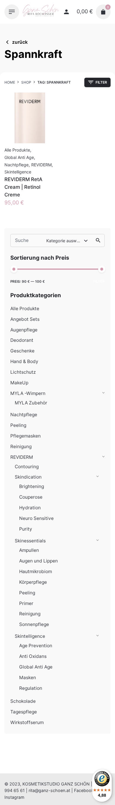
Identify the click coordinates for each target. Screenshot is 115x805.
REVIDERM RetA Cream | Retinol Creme (23, 187)
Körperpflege (33, 582)
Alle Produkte (24, 308)
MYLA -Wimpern (27, 393)
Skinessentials (30, 541)
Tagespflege (23, 712)
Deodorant (21, 340)
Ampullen (29, 550)
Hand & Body (24, 361)
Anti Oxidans (33, 656)
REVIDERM (21, 457)
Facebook (84, 790)
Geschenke (22, 351)
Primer (26, 603)
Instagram (14, 797)
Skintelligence (30, 636)
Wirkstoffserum (27, 722)
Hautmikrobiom (35, 571)
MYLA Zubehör (31, 403)
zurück (20, 42)
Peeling (18, 425)
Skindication (28, 477)
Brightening (31, 486)
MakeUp (19, 383)
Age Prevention (35, 645)
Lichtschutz (23, 372)
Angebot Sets (25, 319)
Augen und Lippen (38, 561)
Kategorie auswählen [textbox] (65, 240)
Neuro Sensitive (36, 518)
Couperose (30, 497)
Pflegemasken (25, 436)
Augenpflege (23, 330)
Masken (27, 677)
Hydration (30, 507)
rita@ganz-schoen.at (49, 790)
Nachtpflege (23, 414)
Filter (99, 281)
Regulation (30, 688)
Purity (25, 529)
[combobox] (67, 240)
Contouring (27, 466)
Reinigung (21, 446)
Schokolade (23, 701)
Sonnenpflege (34, 624)
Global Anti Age (35, 667)
